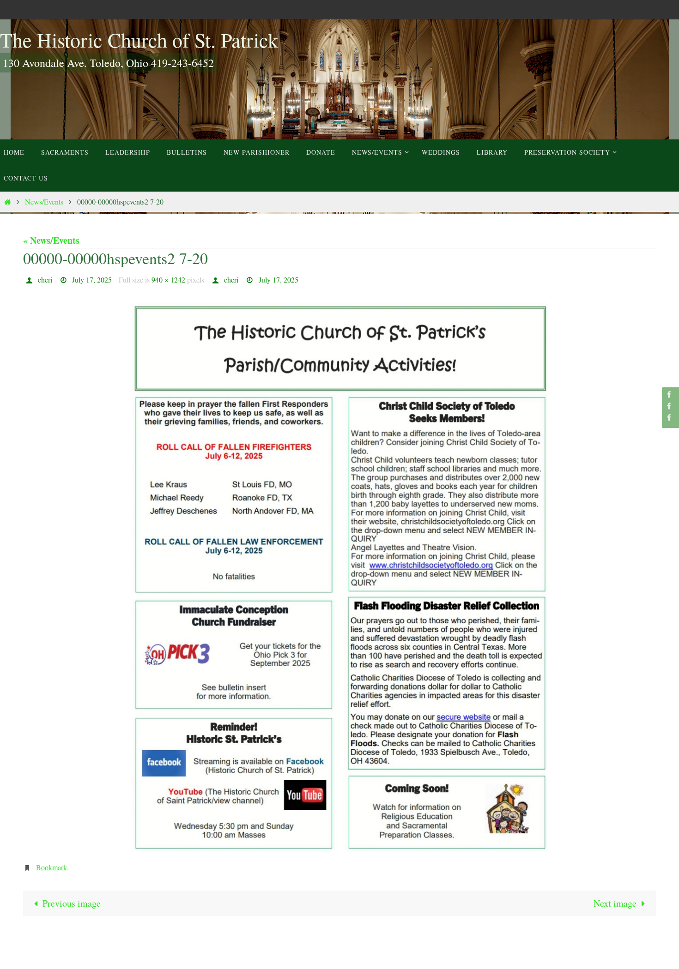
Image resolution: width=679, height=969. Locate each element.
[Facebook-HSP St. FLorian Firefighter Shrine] (669, 417)
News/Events (44, 201)
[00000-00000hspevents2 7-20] (339, 577)
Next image (615, 903)
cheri (45, 279)
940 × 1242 (168, 279)
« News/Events (51, 240)
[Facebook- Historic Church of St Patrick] (669, 394)
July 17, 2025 (92, 279)
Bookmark (51, 867)
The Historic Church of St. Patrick (139, 39)
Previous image (71, 903)
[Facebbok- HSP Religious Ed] (669, 406)
